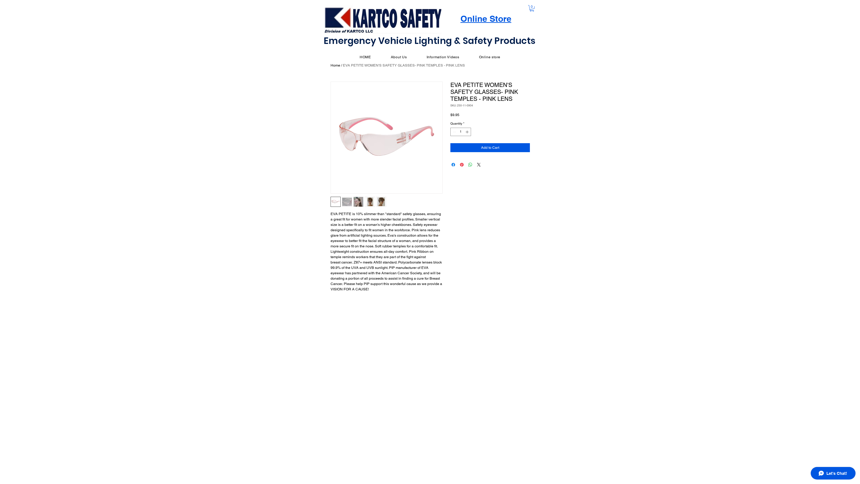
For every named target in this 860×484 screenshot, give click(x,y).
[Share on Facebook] (453, 164)
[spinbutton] (461, 132)
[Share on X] (479, 164)
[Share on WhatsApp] (470, 164)
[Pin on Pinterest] (461, 164)
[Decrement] (454, 132)
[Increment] (467, 132)
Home (335, 65)
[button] (532, 8)
